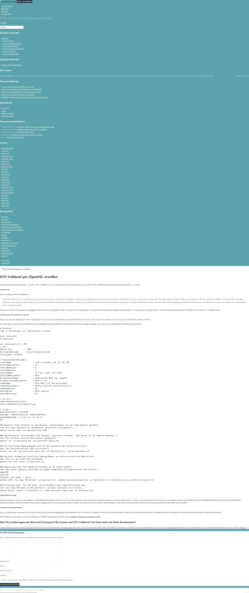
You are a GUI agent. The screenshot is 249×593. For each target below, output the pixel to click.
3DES (104, 528)
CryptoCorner (6, 14)
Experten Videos (9, 41)
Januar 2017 (5, 185)
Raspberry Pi (6, 240)
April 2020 (5, 161)
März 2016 (5, 206)
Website (3, 575)
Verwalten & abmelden (11, 54)
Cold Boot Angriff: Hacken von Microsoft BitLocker (35, 127)
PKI (199, 528)
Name (3, 566)
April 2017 (5, 177)
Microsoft (185, 528)
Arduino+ (4, 217)
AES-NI (121, 528)
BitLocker (5, 9)
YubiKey (4, 256)
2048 (99, 528)
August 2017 (6, 174)
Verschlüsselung (7, 6)
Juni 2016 (4, 198)
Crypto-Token (130, 528)
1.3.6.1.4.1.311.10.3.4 (88, 528)
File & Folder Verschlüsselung (12, 230)
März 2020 (5, 164)
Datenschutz (5, 263)
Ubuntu (33, 310)
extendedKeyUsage (174, 528)
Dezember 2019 (7, 167)
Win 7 (231, 528)
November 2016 (7, 190)
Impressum (5, 260)
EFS (137, 528)
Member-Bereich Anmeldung (11, 65)
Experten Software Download (13, 49)
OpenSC (4, 235)
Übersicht (4, 38)
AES (108, 528)
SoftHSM (4, 248)
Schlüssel (218, 528)
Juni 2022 (4, 151)
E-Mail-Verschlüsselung (10, 225)
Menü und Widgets (24, 1)
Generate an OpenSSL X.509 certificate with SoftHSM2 (21, 89)
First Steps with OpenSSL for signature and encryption (21, 92)
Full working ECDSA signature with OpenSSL (18, 95)
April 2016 (5, 203)
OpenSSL (4, 11)
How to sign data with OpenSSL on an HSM (17, 87)
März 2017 (5, 180)
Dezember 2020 (7, 156)
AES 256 (114, 528)
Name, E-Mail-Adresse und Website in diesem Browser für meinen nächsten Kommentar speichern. (37, 580)
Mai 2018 (4, 172)
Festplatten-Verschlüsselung (11, 227)
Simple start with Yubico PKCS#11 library (27, 135)
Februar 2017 (6, 182)
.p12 (74, 528)
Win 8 (236, 528)
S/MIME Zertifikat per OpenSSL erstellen (31, 130)
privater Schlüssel (207, 528)
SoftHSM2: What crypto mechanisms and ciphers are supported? (24, 97)
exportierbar (161, 528)
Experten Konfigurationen (12, 44)
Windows (243, 528)
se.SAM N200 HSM (8, 245)
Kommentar (5, 561)
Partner (3, 111)
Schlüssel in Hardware (9, 243)
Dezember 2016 (7, 187)
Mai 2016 (4, 201)
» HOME (3, 23)
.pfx (78, 528)
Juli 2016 (4, 195)
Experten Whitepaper (10, 46)
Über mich (5, 108)
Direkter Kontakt (7, 113)
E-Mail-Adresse (6, 571)
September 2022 (7, 148)
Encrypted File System (148, 528)
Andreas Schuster (25, 528)
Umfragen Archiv (7, 116)
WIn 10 (225, 528)
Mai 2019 (4, 169)
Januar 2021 (5, 153)
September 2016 (7, 193)
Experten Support (9, 51)
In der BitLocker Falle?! (25, 132)
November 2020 (7, 159)
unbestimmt (5, 251)
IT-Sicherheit (6, 232)
